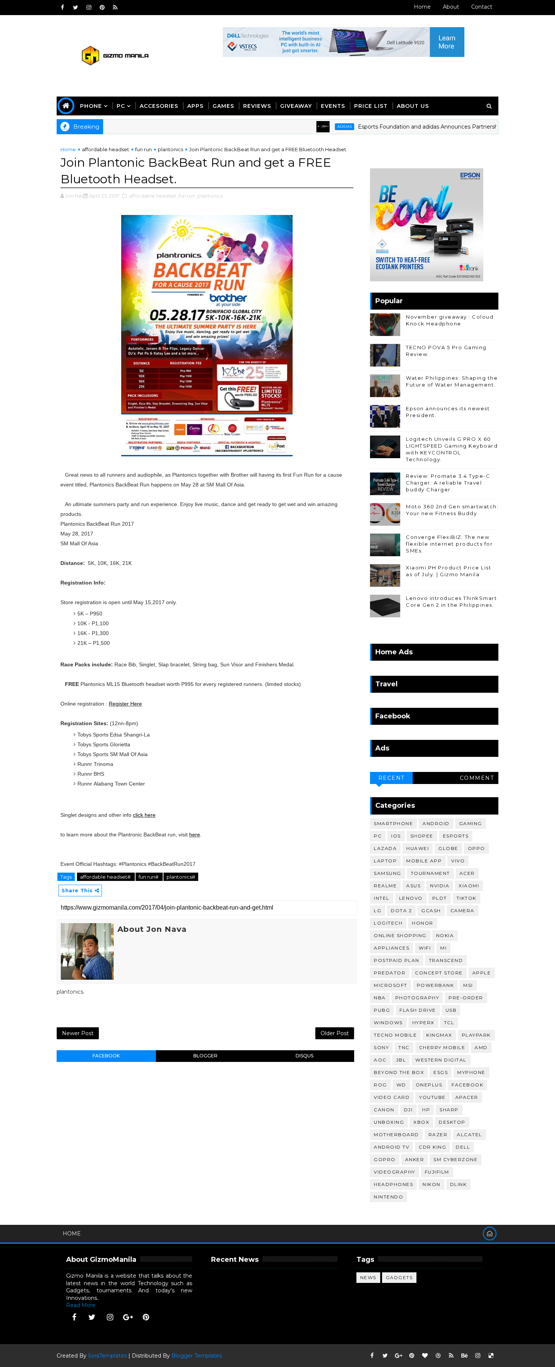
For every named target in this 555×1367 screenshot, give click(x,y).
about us (413, 106)
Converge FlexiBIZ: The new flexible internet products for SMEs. (449, 544)
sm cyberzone (455, 1159)
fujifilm (437, 1172)
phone (91, 106)
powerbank (435, 985)
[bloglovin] (424, 1355)
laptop (385, 861)
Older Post (335, 1033)
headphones (393, 1184)
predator (389, 973)
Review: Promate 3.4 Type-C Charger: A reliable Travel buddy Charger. (448, 482)
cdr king (432, 1147)
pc (378, 836)
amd (481, 1047)
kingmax (439, 1035)
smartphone (393, 823)
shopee (421, 836)
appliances (391, 948)
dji (408, 1109)
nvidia (439, 885)
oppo (476, 848)
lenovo (411, 898)
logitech (388, 923)
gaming (470, 823)
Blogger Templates (196, 1355)
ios (396, 836)
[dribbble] (438, 1355)
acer (467, 873)
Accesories (159, 106)
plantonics (170, 149)
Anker (414, 1159)
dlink (458, 1184)
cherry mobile (442, 1047)
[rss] (115, 7)
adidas (317, 126)
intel (382, 898)
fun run (143, 149)
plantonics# (180, 877)
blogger (205, 1056)
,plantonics (209, 196)
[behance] (464, 1355)
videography (394, 1172)
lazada (385, 848)
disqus (304, 1056)
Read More (81, 1305)
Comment (477, 778)
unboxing (389, 1122)
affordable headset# (106, 877)
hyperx (423, 1022)
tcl (449, 1022)
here (194, 835)
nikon (431, 1184)
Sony (381, 1047)
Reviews (257, 106)
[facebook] (62, 7)
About (451, 6)
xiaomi (469, 885)
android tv (391, 1147)
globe (448, 848)
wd (401, 1085)
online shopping (400, 935)
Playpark (476, 1035)
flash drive (417, 1010)
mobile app (424, 861)
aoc (380, 1060)
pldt (439, 898)
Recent (391, 778)
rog (380, 1085)
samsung (387, 873)
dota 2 (401, 910)
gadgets (399, 1277)
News (368, 1277)
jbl (401, 1060)
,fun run (186, 196)
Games (223, 106)
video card (392, 1097)
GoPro (385, 1159)
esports (456, 836)
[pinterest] (102, 7)
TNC (404, 1047)
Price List (371, 106)
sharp (449, 1109)
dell (463, 1147)
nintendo (388, 1197)
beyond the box (399, 1072)
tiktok (466, 898)
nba (380, 997)
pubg (382, 1010)
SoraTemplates (107, 1355)
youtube (432, 1097)
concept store (439, 973)
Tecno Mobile (395, 1035)
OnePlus (429, 1085)
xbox (421, 1122)
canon (384, 1109)
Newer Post (78, 1033)
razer (438, 1134)
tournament (430, 873)
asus (413, 885)
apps (195, 106)
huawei (417, 848)
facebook (106, 1056)
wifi (425, 948)
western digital (441, 1060)
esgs (440, 1072)
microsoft (390, 985)
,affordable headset (152, 196)
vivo (458, 861)
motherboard (396, 1134)
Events (333, 106)
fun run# (149, 877)
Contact (481, 6)
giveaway (296, 106)
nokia (445, 935)
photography (417, 997)
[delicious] (490, 1355)
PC (121, 106)
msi (468, 985)
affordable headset (105, 149)
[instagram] (88, 7)
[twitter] (75, 7)
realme (385, 885)
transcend (446, 960)
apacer (466, 1097)
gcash (431, 910)
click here (144, 815)
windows (388, 1022)
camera (462, 910)
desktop (452, 1122)
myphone (471, 1072)
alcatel (469, 1134)
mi (443, 948)
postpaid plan (396, 960)
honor (422, 923)
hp (426, 1109)
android (436, 823)
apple (481, 973)
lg (377, 910)
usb (451, 1010)
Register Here (125, 704)
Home (422, 6)
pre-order (466, 997)
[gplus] (128, 1317)
